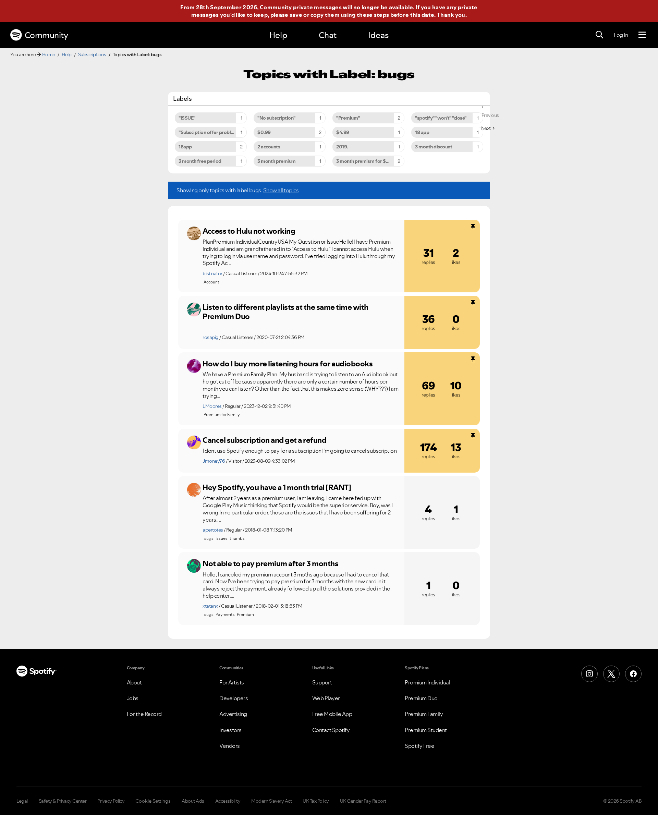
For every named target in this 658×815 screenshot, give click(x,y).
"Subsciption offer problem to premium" (213, 132)
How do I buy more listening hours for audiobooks (288, 363)
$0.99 (264, 132)
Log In (621, 35)
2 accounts (268, 146)
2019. (342, 146)
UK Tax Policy (316, 801)
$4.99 (342, 132)
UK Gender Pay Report (363, 801)
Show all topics (281, 190)
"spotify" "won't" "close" (440, 117)
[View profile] (194, 233)
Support (322, 682)
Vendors (229, 746)
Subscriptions (92, 54)
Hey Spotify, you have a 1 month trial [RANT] (277, 487)
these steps (373, 15)
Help (278, 35)
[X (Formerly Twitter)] (611, 674)
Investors (230, 730)
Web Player (326, 698)
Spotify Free (419, 746)
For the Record (144, 714)
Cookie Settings (153, 801)
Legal (22, 801)
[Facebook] (633, 674)
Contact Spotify (331, 730)
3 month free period (200, 161)
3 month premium (276, 161)
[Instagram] (589, 674)
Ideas (378, 35)
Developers (233, 698)
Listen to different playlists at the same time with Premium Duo (285, 312)
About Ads (193, 801)
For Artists (231, 682)
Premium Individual (427, 682)
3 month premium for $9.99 (366, 161)
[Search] (599, 35)
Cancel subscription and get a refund (264, 440)
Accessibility (228, 801)
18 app (422, 132)
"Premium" (348, 117)
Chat (328, 35)
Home (48, 54)
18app (185, 146)
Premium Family (424, 714)
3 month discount (433, 146)
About (134, 682)
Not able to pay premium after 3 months (270, 563)
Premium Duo (421, 698)
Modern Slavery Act (271, 801)
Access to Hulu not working (249, 231)
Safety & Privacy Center (63, 801)
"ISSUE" (187, 117)
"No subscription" (276, 117)
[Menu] (642, 35)
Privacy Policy (110, 801)
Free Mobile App (332, 714)
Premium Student (426, 730)
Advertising (233, 714)
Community (46, 35)
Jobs (132, 698)
